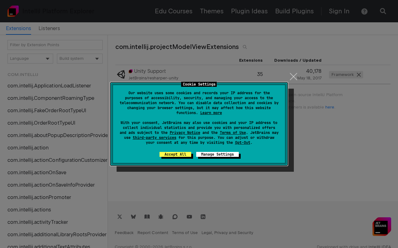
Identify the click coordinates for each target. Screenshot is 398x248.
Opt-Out (242, 142)
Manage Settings (217, 154)
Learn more (211, 112)
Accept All (175, 154)
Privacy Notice (185, 132)
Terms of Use (233, 132)
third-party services (154, 137)
